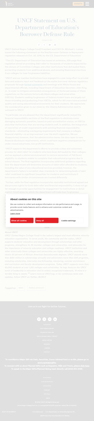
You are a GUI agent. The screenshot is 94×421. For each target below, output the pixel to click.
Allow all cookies (19, 220)
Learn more (15, 213)
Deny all (40, 220)
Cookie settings (68, 220)
